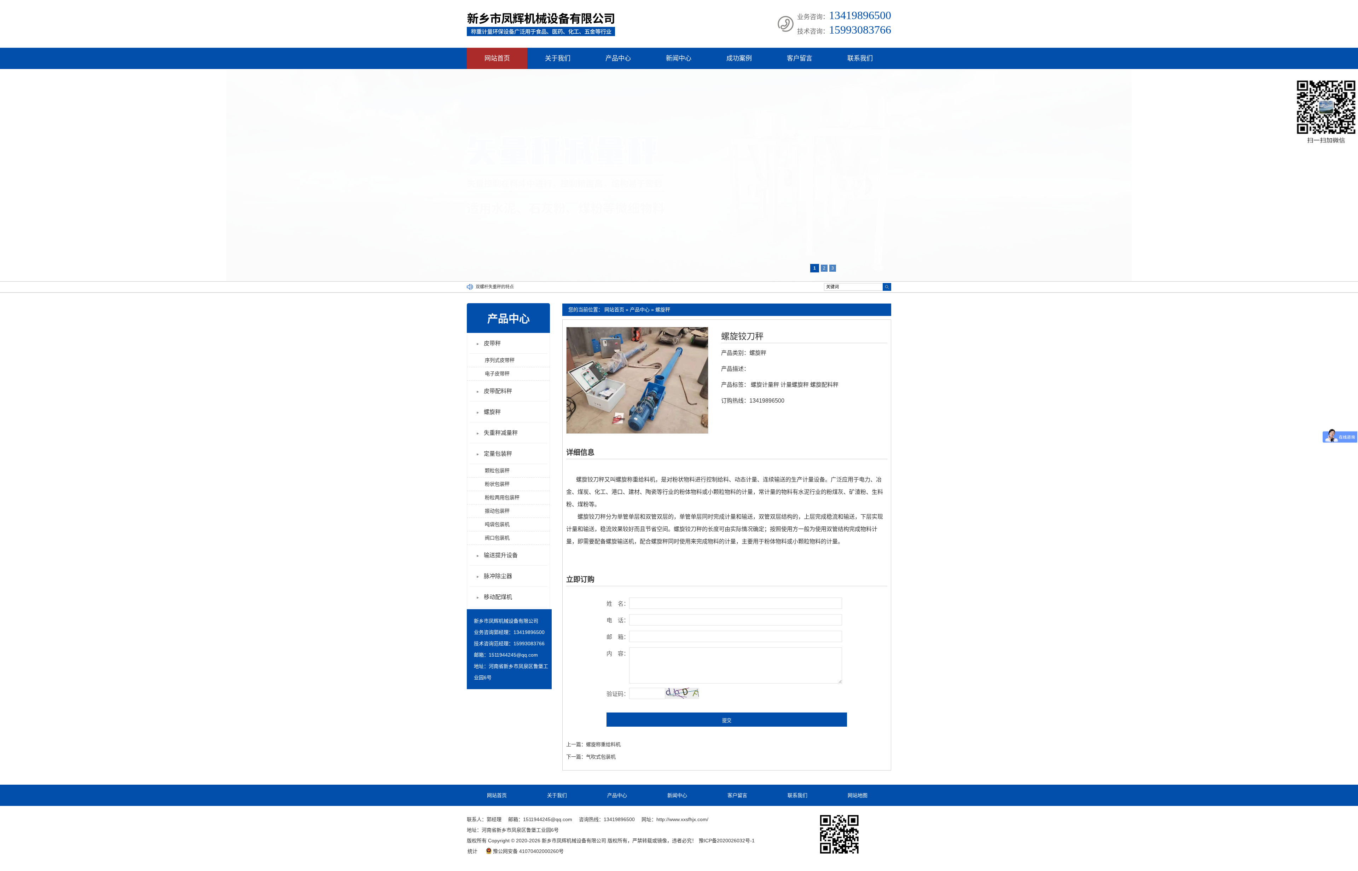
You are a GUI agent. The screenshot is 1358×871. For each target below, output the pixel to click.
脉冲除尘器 (498, 576)
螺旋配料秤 (824, 385)
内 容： (618, 654)
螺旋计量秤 (765, 385)
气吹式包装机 (601, 757)
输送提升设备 (501, 555)
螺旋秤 (662, 309)
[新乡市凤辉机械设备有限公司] (541, 34)
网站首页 (497, 58)
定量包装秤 (498, 454)
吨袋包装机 (497, 524)
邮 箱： (618, 637)
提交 (726, 720)
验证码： (618, 694)
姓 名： (618, 604)
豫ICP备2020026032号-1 (727, 840)
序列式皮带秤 (500, 360)
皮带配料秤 (498, 391)
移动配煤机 (498, 597)
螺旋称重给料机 (603, 744)
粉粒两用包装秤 (502, 497)
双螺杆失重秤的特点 (495, 286)
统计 (472, 851)
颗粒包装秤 (497, 470)
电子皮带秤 (497, 373)
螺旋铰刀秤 (742, 336)
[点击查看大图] (637, 431)
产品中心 (618, 58)
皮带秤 (492, 343)
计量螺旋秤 (794, 385)
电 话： (618, 620)
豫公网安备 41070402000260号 (528, 851)
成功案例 (739, 58)
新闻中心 (678, 58)
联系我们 (860, 58)
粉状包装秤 (497, 484)
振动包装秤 (497, 511)
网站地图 (857, 795)
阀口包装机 (497, 538)
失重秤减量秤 (501, 433)
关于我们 (557, 58)
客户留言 (799, 58)
